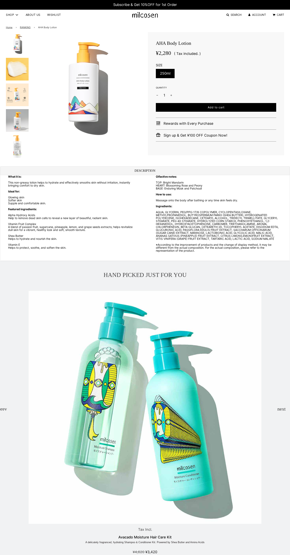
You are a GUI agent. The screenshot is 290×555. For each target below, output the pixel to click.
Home (9, 27)
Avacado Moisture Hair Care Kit (145, 537)
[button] (2, 409)
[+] (171, 95)
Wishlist (54, 14)
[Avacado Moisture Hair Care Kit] (145, 407)
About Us (33, 14)
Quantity (161, 87)
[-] (157, 95)
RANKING (25, 27)
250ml (165, 73)
